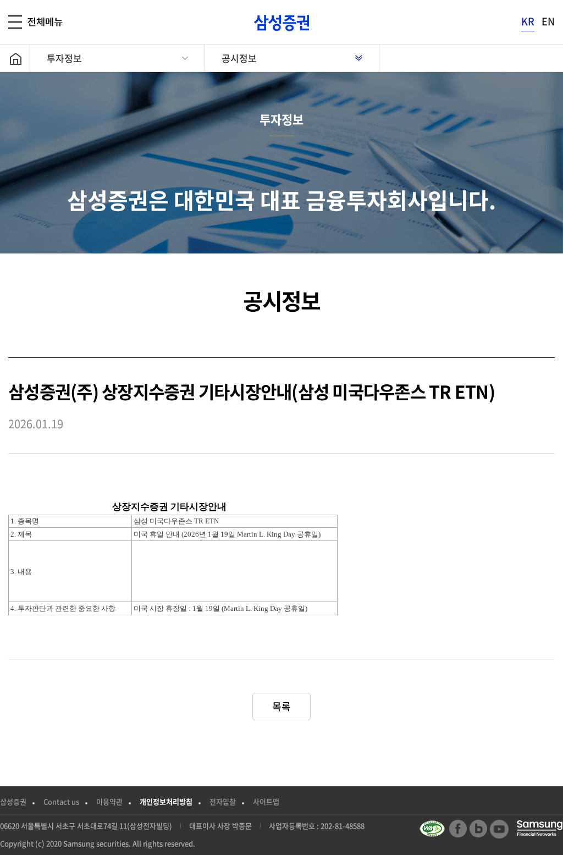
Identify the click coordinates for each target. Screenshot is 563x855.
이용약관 (109, 802)
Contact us (61, 802)
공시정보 (239, 58)
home (19, 58)
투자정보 (64, 58)
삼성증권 (13, 802)
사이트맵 (266, 802)
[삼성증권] (281, 23)
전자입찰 (222, 802)
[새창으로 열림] (433, 828)
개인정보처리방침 (166, 802)
